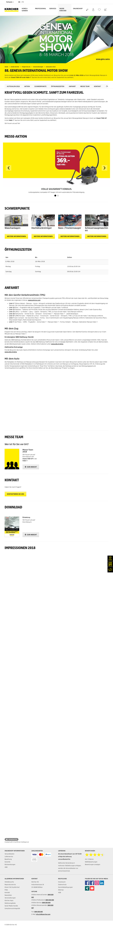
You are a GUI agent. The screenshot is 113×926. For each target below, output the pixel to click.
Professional (40, 9)
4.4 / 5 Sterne (89, 859)
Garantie (7, 862)
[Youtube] (92, 888)
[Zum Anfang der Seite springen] (107, 921)
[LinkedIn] (102, 883)
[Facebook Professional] (92, 883)
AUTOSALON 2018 (13, 86)
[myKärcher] (93, 9)
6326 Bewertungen (91, 862)
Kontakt (97, 86)
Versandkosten (9, 854)
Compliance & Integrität (12, 908)
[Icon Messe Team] (12, 459)
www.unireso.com (34, 300)
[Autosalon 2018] (56, 39)
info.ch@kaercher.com (43, 914)
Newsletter (8, 895)
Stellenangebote (10, 903)
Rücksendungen (10, 864)
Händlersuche (9, 882)
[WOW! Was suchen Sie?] (87, 9)
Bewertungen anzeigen (92, 864)
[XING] (87, 888)
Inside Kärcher (62, 10)
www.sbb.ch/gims (57, 344)
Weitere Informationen (16, 236)
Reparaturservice (10, 884)
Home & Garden (25, 10)
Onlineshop (77, 9)
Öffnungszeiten (57, 86)
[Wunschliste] (99, 10)
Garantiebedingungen (65, 887)
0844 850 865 (38, 911)
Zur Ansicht (32, 467)
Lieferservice (9, 856)
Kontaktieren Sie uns (15, 494)
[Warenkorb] (105, 9)
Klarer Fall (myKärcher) (12, 887)
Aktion (27, 86)
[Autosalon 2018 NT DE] (56, 165)
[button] (107, 86)
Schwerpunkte (40, 86)
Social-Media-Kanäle (11, 906)
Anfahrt (72, 86)
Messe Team (84, 86)
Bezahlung (8, 859)
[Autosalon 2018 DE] (12, 527)
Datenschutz (62, 884)
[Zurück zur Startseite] (12, 10)
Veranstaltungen (10, 898)
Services (52, 9)
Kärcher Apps (9, 900)
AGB (6, 867)
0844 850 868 (49, 900)
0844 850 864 (46, 902)
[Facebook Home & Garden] (87, 883)
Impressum (62, 882)
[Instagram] (97, 883)
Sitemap (61, 890)
